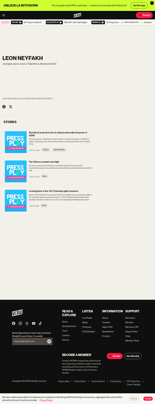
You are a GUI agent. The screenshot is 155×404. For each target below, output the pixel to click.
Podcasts (86, 327)
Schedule (148, 22)
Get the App (139, 5)
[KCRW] (17, 315)
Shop (127, 336)
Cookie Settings (133, 384)
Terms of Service (96, 381)
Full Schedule (88, 331)
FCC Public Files (132, 381)
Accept (148, 398)
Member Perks (132, 340)
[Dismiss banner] (152, 3)
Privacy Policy (79, 381)
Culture (65, 335)
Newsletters (108, 331)
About (105, 318)
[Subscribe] (49, 341)
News (65, 321)
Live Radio (87, 318)
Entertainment (69, 326)
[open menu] (4, 15)
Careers (106, 322)
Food (64, 330)
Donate (146, 15)
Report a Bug (63, 381)
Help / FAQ (107, 327)
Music (85, 322)
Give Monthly (132, 356)
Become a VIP (132, 327)
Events (65, 340)
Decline (134, 398)
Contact (106, 336)
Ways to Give (131, 331)
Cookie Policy (114, 381)
